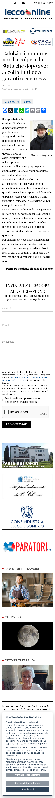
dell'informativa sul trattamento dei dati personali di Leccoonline (25, 378)
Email (5, 325)
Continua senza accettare (27, 775)
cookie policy (39, 743)
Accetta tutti (28, 789)
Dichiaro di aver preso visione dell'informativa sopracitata (22, 400)
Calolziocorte (11, 101)
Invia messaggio (17, 424)
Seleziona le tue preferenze (28, 783)
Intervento (9, 85)
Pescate (27, 101)
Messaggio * (9, 341)
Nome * (6, 308)
